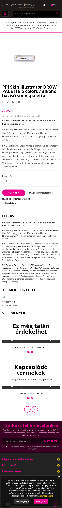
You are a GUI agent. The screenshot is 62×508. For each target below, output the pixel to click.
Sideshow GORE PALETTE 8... (31, 393)
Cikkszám (6, 301)
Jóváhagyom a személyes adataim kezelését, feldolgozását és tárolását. (34, 447)
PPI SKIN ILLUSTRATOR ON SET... (31, 347)
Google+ (13, 102)
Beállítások (22, 501)
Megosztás (2, 102)
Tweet (8, 102)
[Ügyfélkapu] (45, 5)
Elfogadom (41, 501)
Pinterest (19, 102)
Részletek (45, 495)
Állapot (5, 305)
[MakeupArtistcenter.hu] (18, 5)
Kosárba (13, 192)
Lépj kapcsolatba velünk (17, 459)
